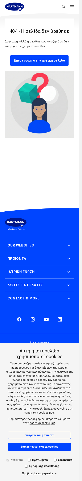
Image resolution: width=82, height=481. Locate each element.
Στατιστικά (65, 460)
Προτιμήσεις (40, 460)
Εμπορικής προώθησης (44, 466)
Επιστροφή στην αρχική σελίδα (39, 60)
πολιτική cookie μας (42, 423)
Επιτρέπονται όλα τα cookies (39, 446)
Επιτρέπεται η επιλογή (39, 435)
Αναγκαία (17, 460)
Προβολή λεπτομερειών (37, 473)
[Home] (15, 6)
